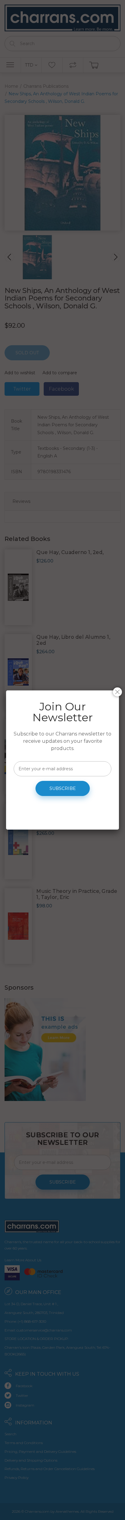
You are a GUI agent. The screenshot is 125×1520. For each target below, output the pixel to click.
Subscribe (62, 788)
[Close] (117, 691)
